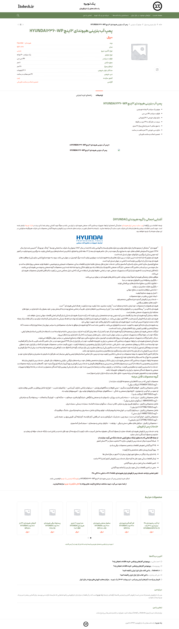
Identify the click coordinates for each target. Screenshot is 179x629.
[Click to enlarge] (157, 70)
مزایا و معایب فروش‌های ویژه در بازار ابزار (94, 579)
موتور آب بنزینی (136, 24)
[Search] (18, 15)
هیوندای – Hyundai (24, 43)
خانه (160, 24)
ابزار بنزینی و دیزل (150, 24)
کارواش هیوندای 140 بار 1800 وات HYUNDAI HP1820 (27, 526)
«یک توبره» (29, 225)
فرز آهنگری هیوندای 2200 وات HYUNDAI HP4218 (126, 526)
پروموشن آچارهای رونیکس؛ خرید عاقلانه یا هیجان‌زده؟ (131, 561)
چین (18, 78)
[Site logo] (157, 6)
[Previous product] (23, 24)
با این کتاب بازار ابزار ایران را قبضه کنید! (136, 570)
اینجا (156, 597)
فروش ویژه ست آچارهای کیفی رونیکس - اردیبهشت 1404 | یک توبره (135, 579)
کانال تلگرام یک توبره (72, 484)
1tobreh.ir (156, 570)
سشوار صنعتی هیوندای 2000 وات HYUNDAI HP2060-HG (101, 526)
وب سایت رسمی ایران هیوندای (132, 225)
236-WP (20, 47)
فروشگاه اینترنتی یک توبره (69, 478)
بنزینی (19, 51)
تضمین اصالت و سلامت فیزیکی (27, 82)
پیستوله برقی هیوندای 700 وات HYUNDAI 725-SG (52, 526)
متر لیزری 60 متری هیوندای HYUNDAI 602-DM (77, 526)
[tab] (99, 94)
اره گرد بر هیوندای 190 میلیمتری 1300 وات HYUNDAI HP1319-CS (151, 526)
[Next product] (18, 24)
